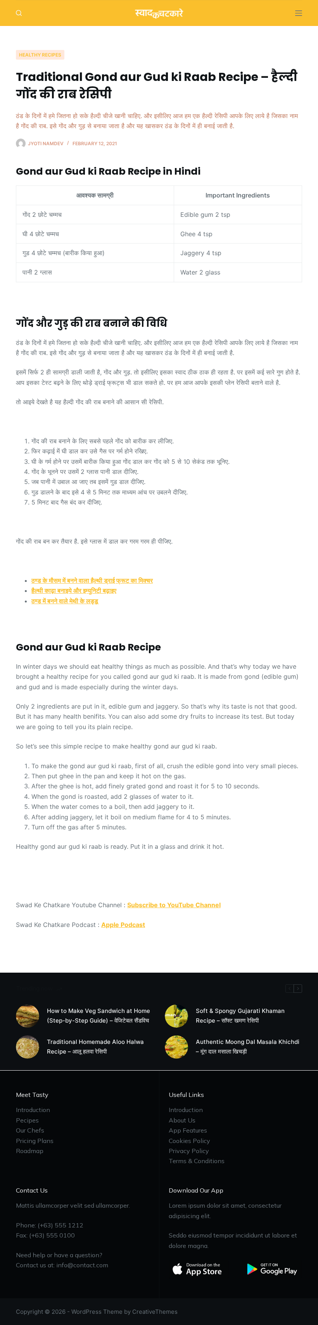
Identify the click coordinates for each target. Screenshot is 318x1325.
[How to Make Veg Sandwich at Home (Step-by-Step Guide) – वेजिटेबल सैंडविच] (27, 1016)
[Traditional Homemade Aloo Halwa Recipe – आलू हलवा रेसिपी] (27, 1047)
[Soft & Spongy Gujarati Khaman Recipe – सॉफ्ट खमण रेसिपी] (176, 1016)
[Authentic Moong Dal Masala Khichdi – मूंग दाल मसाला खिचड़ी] (176, 1047)
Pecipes (27, 1120)
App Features (188, 1130)
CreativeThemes (155, 1311)
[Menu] (298, 13)
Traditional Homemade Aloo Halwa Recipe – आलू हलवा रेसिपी (95, 1046)
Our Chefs (30, 1130)
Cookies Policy (189, 1141)
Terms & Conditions (197, 1161)
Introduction (33, 1110)
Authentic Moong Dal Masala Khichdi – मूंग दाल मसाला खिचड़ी (247, 1046)
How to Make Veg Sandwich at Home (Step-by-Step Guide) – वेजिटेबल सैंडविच (98, 1015)
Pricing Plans (35, 1141)
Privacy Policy (189, 1151)
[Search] (19, 13)
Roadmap (29, 1151)
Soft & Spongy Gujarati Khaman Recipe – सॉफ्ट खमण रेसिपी (240, 1015)
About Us (182, 1120)
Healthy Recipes (40, 55)
